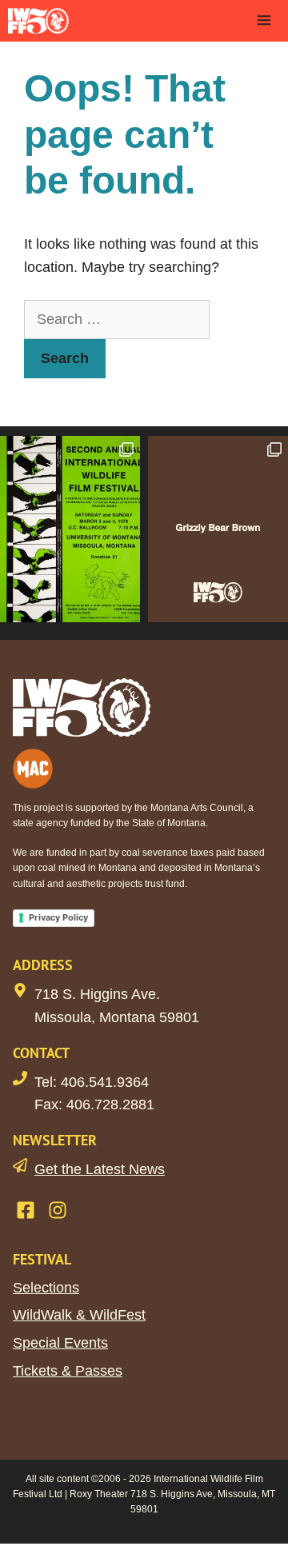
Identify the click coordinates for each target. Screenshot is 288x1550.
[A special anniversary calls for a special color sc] (218, 529)
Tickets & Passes (67, 1371)
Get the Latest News (99, 1169)
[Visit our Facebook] (25, 1210)
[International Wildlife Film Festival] (38, 21)
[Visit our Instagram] (57, 1210)
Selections (46, 1288)
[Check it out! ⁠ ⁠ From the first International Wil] (70, 529)
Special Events (60, 1343)
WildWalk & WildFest (79, 1315)
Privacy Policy (58, 917)
